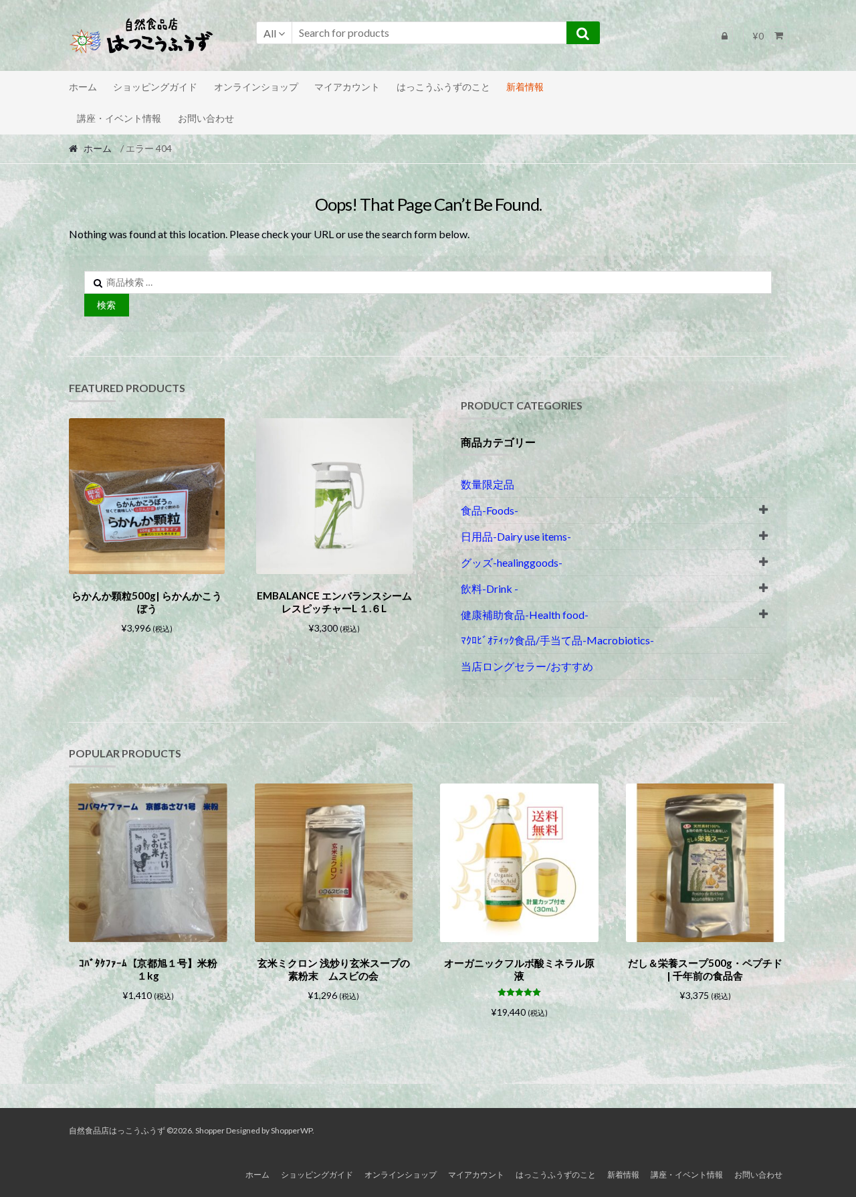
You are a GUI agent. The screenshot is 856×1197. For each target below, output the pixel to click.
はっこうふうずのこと (443, 86)
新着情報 (525, 86)
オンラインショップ (256, 86)
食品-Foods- (489, 510)
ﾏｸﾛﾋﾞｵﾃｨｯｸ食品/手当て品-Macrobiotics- (557, 640)
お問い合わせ (206, 118)
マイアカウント (347, 86)
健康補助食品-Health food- (524, 614)
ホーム (83, 86)
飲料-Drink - (489, 588)
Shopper (210, 1130)
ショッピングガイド (155, 86)
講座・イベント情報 (119, 118)
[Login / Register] (724, 35)
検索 (106, 304)
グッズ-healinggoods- (511, 562)
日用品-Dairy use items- (516, 536)
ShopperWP (291, 1130)
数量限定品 (487, 484)
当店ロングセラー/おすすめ (527, 666)
